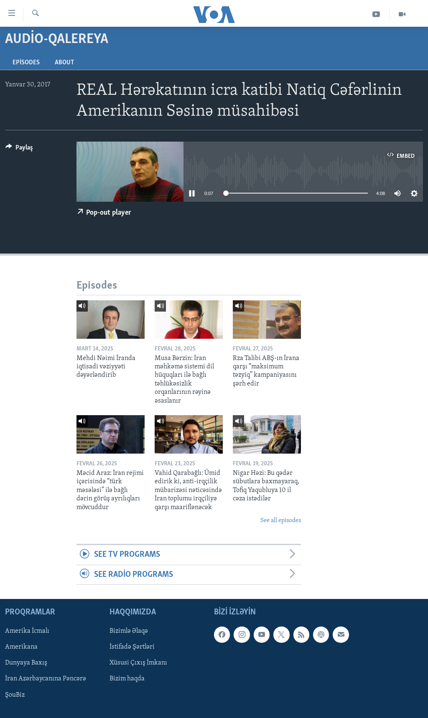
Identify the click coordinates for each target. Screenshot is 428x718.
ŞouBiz (15, 695)
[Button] (19, 149)
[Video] (402, 14)
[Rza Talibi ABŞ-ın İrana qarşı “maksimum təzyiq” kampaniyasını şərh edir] (267, 319)
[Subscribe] (341, 634)
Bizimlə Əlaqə (129, 631)
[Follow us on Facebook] (222, 634)
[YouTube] (376, 14)
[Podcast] (321, 634)
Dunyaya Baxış (26, 663)
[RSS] (301, 634)
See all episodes (280, 521)
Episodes (26, 62)
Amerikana (21, 647)
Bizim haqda (127, 679)
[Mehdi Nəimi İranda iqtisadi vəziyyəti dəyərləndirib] (110, 319)
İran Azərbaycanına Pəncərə (45, 679)
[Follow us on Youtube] (262, 634)
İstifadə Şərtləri (132, 647)
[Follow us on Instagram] (242, 634)
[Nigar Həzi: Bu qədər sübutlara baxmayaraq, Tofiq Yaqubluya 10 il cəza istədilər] (267, 434)
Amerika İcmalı (27, 631)
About (64, 62)
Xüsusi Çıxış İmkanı (138, 663)
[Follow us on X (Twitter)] (281, 634)
